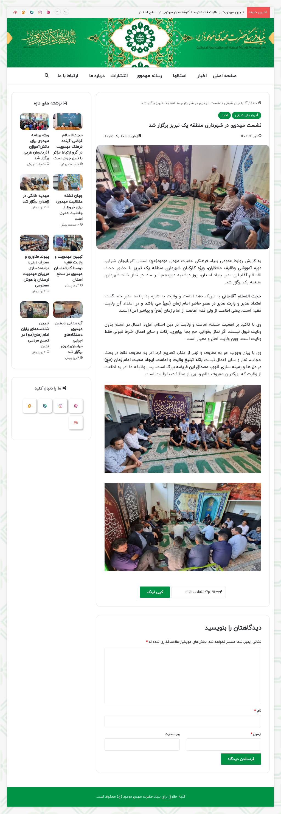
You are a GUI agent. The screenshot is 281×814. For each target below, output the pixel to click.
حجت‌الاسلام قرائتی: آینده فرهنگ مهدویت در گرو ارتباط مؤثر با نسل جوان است (68, 147)
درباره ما (97, 76)
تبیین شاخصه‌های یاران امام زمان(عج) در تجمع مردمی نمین (35, 335)
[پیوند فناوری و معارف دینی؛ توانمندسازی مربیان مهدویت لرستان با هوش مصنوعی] (34, 243)
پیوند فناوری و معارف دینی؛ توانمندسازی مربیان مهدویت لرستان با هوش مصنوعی (182, 12)
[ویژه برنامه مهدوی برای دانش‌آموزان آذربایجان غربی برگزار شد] (34, 121)
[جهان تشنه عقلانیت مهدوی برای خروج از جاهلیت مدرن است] (68, 182)
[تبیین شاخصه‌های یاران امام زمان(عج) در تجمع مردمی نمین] (34, 309)
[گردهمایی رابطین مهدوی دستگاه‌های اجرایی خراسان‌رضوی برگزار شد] (68, 309)
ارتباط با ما (68, 76)
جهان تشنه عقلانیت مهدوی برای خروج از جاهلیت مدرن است (69, 207)
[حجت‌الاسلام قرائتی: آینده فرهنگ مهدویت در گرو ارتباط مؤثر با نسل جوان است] (68, 121)
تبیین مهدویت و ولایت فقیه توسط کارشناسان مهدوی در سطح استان (68, 268)
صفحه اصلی (225, 76)
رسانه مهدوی (149, 76)
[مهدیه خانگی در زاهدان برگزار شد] (34, 182)
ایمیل (256, 734)
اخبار (202, 76)
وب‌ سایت (172, 734)
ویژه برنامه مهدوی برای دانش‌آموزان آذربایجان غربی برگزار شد (36, 147)
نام (257, 710)
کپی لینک (155, 592)
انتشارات (119, 76)
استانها (180, 76)
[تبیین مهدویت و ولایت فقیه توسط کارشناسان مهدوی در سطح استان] (68, 243)
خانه (254, 103)
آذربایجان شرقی (236, 103)
